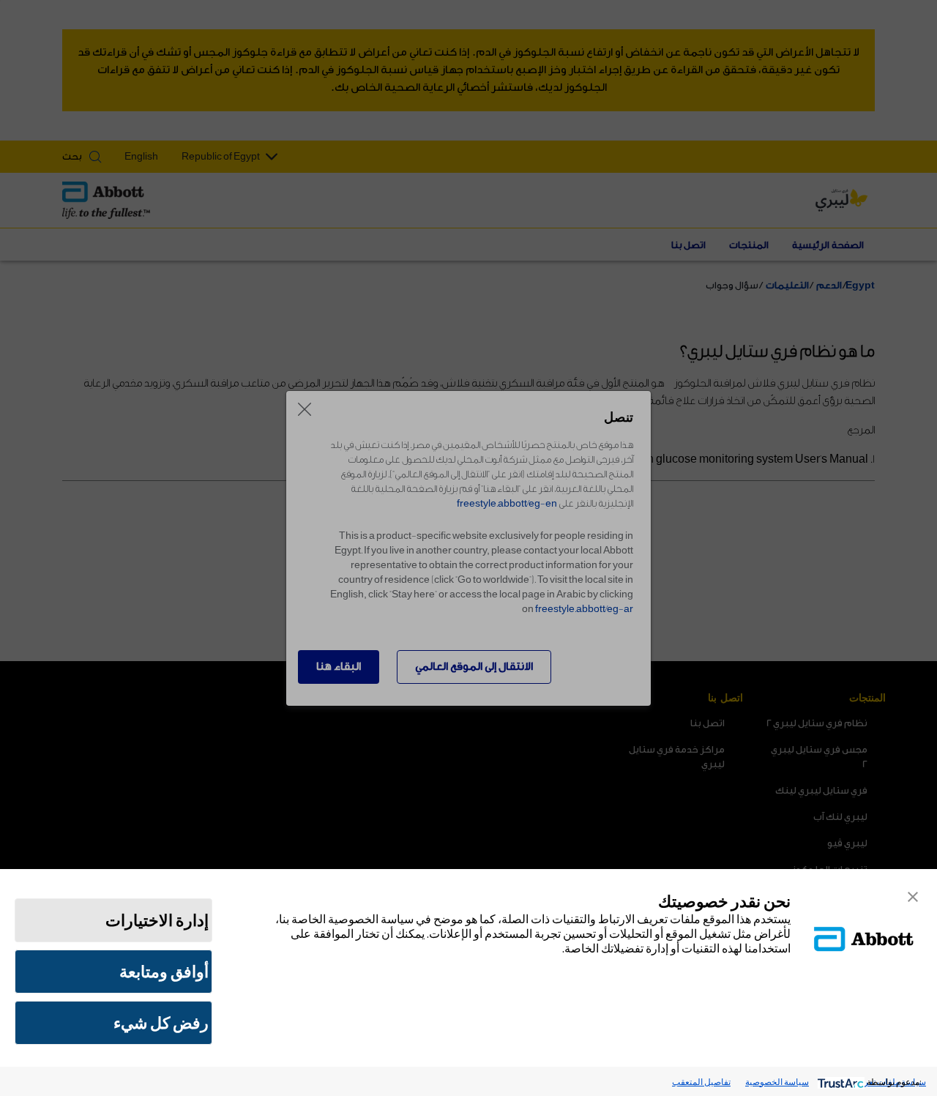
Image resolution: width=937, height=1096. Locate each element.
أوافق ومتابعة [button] (164, 971)
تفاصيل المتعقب (701, 1081)
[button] (913, 897)
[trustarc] (839, 1082)
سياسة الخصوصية (777, 1081)
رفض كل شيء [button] (161, 1023)
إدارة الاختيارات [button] (157, 920)
